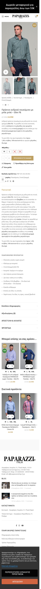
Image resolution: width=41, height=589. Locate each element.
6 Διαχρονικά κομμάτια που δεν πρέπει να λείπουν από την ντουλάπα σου (24, 496)
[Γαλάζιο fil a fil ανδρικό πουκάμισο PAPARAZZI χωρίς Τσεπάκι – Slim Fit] (10, 356)
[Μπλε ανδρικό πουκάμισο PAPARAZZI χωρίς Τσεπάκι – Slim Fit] (29, 356)
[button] (4, 49)
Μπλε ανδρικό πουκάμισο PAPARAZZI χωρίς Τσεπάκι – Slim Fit (29, 377)
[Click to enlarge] (5, 72)
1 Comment (27, 488)
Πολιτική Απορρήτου (10, 566)
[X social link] (10, 181)
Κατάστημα (18, 98)
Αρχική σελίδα (6, 98)
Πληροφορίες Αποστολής (10, 535)
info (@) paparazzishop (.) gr (15, 474)
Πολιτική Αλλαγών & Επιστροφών (13, 539)
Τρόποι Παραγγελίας (9, 542)
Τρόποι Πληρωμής (8, 546)
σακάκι (19, 219)
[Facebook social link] (7, 181)
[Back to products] (5, 105)
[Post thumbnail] (6, 485)
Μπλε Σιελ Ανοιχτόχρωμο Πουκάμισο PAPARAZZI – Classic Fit (10, 427)
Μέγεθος (5, 148)
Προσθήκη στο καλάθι (22, 158)
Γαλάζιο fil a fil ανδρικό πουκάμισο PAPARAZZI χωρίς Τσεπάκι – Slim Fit (10, 377)
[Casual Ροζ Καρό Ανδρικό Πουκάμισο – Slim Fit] (29, 406)
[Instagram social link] (19, 525)
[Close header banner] (36, 6)
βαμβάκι (20, 199)
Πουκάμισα (28, 98)
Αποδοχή (17, 581)
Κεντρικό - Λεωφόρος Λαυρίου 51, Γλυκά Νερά (18, 510)
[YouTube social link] (22, 525)
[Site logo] (21, 16)
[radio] (4, 151)
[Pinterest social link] (13, 181)
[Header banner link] (19, 6)
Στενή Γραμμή (6, 100)
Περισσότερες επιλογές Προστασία (17, 573)
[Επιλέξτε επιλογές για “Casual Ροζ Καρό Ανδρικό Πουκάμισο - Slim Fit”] (27, 416)
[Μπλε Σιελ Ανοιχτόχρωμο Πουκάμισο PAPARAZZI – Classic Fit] (10, 406)
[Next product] (8, 105)
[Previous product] (3, 105)
